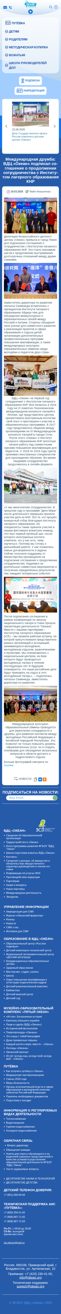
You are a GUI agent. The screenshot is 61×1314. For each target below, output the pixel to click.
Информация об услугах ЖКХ (23, 873)
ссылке (8, 765)
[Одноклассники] (44, 779)
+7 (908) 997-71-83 (14, 1221)
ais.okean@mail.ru (14, 1242)
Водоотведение (15, 1122)
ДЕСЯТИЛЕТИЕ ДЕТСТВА (22, 1182)
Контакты (11, 856)
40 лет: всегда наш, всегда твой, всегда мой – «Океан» (28, 1057)
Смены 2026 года (16, 1079)
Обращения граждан (18, 1150)
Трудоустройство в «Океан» (22, 842)
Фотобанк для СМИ (17, 931)
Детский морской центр (19, 994)
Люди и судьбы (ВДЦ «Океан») (24, 1024)
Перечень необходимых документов (27, 1096)
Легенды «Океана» (17, 1048)
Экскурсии (12, 896)
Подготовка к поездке (18, 1100)
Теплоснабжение (16, 1118)
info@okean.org (5, 7)
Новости (11, 923)
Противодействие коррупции (23, 877)
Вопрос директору (17, 1145)
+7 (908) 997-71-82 (14, 1217)
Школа (10, 975)
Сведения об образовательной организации (24, 837)
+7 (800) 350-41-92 (14, 1212)
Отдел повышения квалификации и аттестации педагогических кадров (26, 981)
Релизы (10, 919)
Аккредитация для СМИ (20, 911)
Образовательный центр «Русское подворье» (26, 945)
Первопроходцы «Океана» (21, 1032)
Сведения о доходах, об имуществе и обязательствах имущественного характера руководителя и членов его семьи (28, 865)
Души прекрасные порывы (21, 1040)
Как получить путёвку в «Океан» (24, 1071)
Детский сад (13, 998)
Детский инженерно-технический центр (28, 950)
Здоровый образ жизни (19, 967)
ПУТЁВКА (18, 23)
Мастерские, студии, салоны (22, 971)
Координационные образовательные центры (27, 962)
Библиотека (13, 990)
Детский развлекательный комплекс (27, 986)
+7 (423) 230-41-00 (10, 7)
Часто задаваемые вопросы (22, 1169)
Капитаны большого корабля (22, 1020)
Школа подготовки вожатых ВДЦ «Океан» (30, 853)
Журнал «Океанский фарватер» (24, 915)
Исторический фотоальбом (22, 1028)
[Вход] (56, 7)
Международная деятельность (23, 893)
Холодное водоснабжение (21, 1130)
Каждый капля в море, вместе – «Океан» (29, 1044)
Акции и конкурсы (16, 885)
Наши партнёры (15, 889)
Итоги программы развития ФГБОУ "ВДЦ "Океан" (30, 847)
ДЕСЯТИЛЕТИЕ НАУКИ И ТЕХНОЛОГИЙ (30, 1178)
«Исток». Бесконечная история (24, 1016)
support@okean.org (30, 1286)
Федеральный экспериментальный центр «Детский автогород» (30, 955)
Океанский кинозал (17, 1052)
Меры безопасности (17, 1083)
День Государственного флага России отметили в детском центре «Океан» (29, 136)
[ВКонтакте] (40, 779)
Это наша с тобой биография (23, 1036)
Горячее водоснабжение (20, 1126)
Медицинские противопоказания (25, 1075)
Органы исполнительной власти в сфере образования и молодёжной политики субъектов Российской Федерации (29, 1090)
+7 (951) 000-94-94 (14, 1195)
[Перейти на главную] (30, 4)
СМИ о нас (12, 927)
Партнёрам (12, 881)
